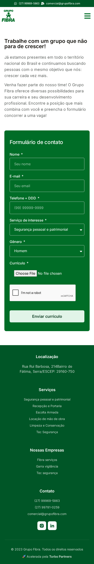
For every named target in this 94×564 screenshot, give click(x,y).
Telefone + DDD (23, 198)
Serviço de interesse (27, 220)
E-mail (15, 176)
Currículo (18, 263)
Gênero (16, 242)
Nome (15, 154)
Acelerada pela (49, 556)
